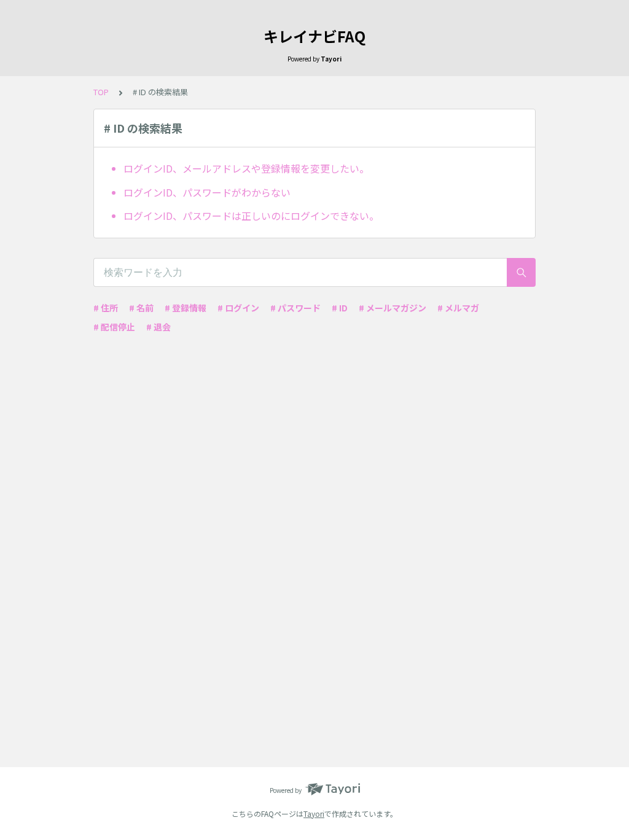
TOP (101, 92)
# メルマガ (458, 308)
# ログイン (238, 308)
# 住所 (105, 308)
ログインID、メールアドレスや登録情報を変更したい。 (246, 168)
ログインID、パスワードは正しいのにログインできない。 (251, 215)
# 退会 (158, 327)
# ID (340, 308)
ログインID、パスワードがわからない (207, 192)
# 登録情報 (185, 308)
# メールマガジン (392, 308)
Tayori (313, 813)
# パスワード (295, 308)
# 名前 (141, 308)
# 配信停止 (114, 327)
